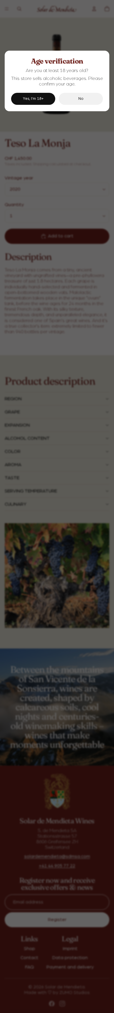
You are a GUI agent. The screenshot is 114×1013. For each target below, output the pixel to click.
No (80, 99)
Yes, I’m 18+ (33, 99)
